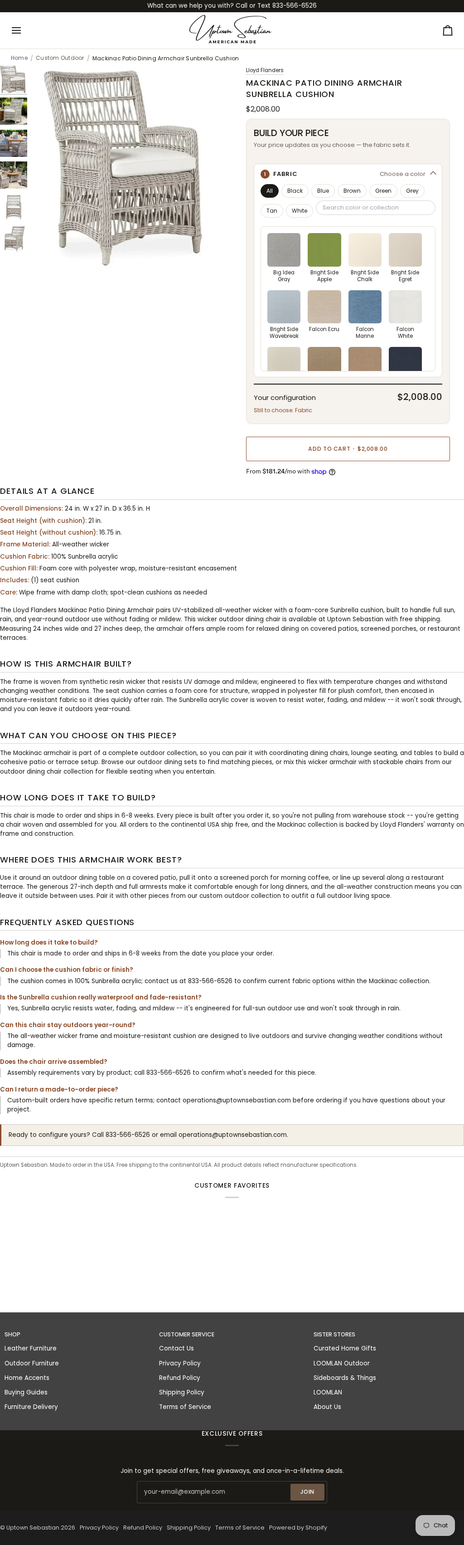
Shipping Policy (181, 1392)
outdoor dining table (83, 877)
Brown (352, 191)
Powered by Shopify (298, 1527)
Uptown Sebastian (32, 1527)
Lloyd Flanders (265, 70)
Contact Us (176, 1348)
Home (19, 58)
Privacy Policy (180, 1363)
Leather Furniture (31, 1348)
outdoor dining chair (31, 771)
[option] (284, 257)
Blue (323, 191)
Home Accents (27, 1378)
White (299, 210)
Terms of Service (185, 1407)
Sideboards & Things (345, 1378)
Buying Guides (26, 1392)
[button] (348, 174)
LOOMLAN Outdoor (342, 1363)
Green (383, 191)
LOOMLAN (328, 1392)
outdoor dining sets (167, 762)
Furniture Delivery (31, 1407)
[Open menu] (24, 30)
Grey (412, 191)
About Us (327, 1407)
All (269, 191)
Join (307, 1492)
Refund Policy (179, 1378)
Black (295, 191)
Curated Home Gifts (345, 1348)
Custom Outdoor (60, 58)
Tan (271, 210)
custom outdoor (224, 896)
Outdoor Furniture (32, 1363)
